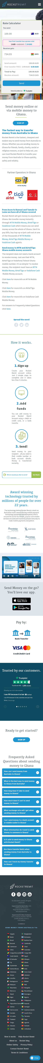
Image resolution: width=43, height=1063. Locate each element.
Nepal (12, 994)
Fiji (11, 962)
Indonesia (13, 972)
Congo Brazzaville (15, 953)
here (9, 279)
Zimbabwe (27, 1029)
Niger (11, 997)
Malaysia (12, 984)
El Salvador (13, 959)
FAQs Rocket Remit (26, 1036)
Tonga (12, 1022)
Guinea (26, 965)
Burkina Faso (28, 940)
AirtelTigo (32, 222)
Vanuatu (12, 1026)
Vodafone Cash (8, 225)
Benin (12, 937)
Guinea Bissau (14, 969)
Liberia (26, 978)
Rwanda (26, 1003)
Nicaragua (27, 994)
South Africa (28, 1013)
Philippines (27, 1000)
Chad (25, 947)
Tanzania (27, 1016)
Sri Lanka (13, 1016)
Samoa (12, 1007)
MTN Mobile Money (18, 222)
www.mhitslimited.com (21, 923)
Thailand (12, 1019)
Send (21, 83)
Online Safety (12, 1044)
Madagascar (14, 981)
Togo (25, 1019)
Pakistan (12, 1000)
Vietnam (26, 1026)
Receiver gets (8, 48)
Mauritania (13, 988)
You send (6, 28)
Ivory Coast (27, 972)
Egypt (26, 956)
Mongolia (27, 988)
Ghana (26, 962)
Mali (25, 984)
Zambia (12, 1029)
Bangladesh (28, 934)
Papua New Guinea (16, 1003)
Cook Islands (14, 956)
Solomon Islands (29, 1010)
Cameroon (13, 947)
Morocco (13, 991)
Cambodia (27, 943)
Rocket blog (25, 1040)
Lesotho (12, 978)
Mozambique (28, 991)
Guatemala (13, 965)
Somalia (12, 1013)
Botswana (27, 937)
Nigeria (26, 997)
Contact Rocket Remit (19, 1048)
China (11, 950)
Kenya (12, 975)
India (25, 969)
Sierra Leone (14, 1010)
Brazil (12, 940)
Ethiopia (26, 959)
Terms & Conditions (19, 1052)
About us (13, 1040)
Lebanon (27, 975)
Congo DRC (27, 953)
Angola (12, 934)
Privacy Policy (26, 1044)
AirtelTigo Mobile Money (19, 239)
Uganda (26, 1022)
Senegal (26, 1007)
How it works (10, 1036)
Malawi (26, 981)
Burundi (12, 943)
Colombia (27, 950)
